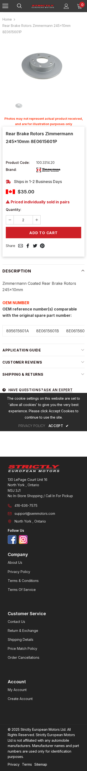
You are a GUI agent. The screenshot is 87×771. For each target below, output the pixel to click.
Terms (27, 764)
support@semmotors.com (34, 513)
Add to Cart (43, 233)
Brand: (11, 169)
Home (7, 19)
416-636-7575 (25, 505)
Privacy (14, 764)
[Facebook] (12, 539)
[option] (43, 66)
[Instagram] (23, 539)
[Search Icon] (24, 6)
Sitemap (40, 764)
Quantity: (13, 209)
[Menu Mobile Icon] (5, 6)
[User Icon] (66, 6)
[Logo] (42, 6)
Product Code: (18, 162)
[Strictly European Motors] (43, 468)
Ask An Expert (58, 390)
